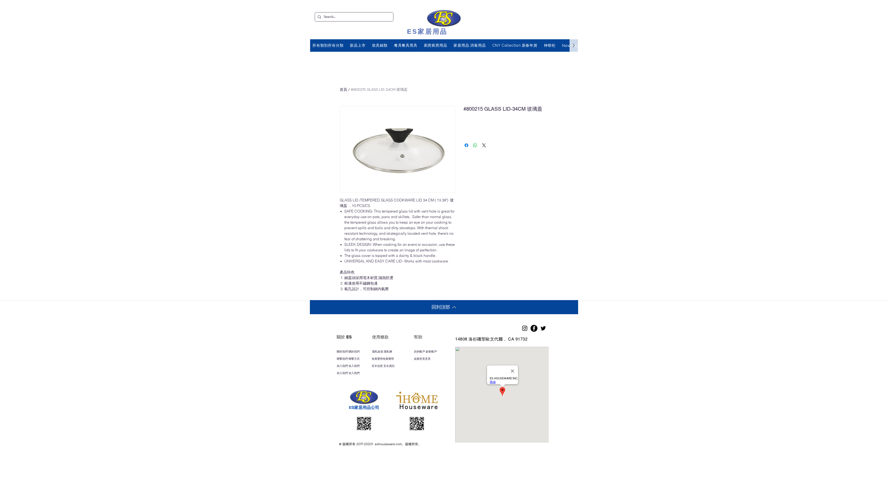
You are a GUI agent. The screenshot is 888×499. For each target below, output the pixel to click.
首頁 (343, 89)
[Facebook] (533, 328)
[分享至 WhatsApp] (475, 145)
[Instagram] (524, 328)
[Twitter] (543, 328)
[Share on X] (484, 145)
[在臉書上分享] (466, 145)
